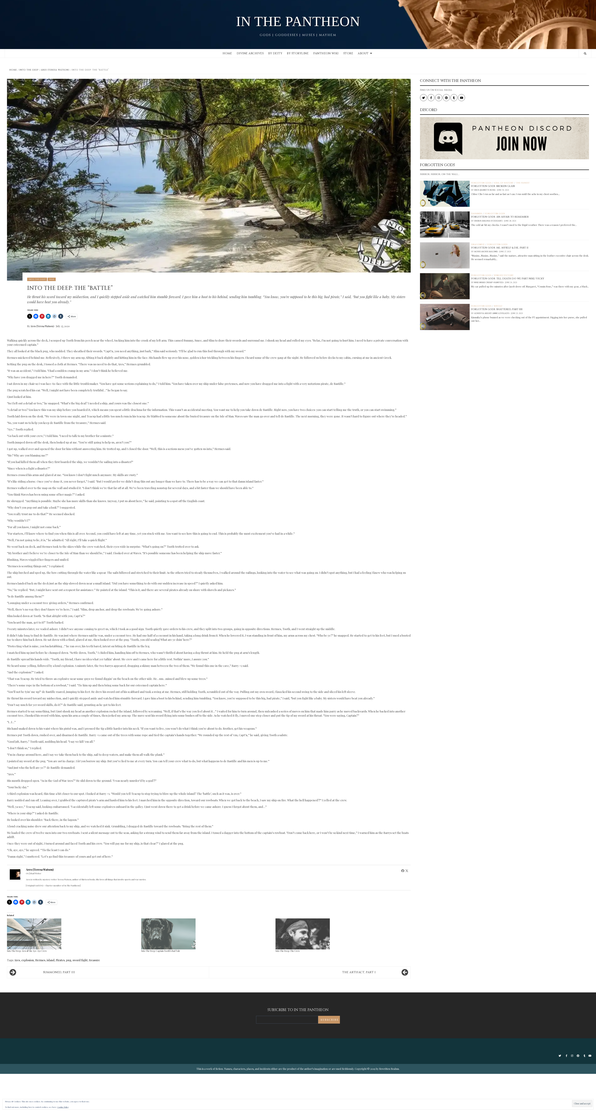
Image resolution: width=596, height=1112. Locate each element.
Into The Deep (37, 279)
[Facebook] (403, 871)
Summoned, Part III (59, 972)
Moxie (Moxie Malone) (486, 251)
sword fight (80, 960)
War (51, 279)
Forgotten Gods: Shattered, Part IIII (497, 309)
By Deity (275, 53)
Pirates (60, 960)
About (363, 53)
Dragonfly (478, 244)
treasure (94, 960)
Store (348, 53)
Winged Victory (504, 275)
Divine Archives (250, 53)
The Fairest (523, 183)
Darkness (476, 214)
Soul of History (504, 183)
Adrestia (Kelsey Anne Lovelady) (492, 313)
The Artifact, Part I (359, 972)
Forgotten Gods (481, 183)
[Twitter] (407, 871)
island (50, 960)
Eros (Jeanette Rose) (485, 190)
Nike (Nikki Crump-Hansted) (489, 282)
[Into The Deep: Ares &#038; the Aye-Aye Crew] (72, 933)
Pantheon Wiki (326, 53)
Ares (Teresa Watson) (42, 326)
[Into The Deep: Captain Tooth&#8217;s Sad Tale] (206, 933)
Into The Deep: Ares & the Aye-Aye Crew (27, 950)
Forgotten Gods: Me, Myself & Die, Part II (499, 247)
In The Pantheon (298, 21)
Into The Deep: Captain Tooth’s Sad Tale (160, 950)
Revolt (498, 306)
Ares (17, 960)
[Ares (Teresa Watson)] (15, 874)
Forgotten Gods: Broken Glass (493, 186)
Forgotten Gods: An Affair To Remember (500, 217)
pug (68, 960)
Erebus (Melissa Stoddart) (488, 221)
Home (227, 53)
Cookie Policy (63, 1107)
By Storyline (298, 53)
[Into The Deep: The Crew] (341, 933)
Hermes (40, 960)
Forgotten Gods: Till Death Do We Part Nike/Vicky (507, 278)
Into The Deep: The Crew (287, 950)
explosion (27, 960)
